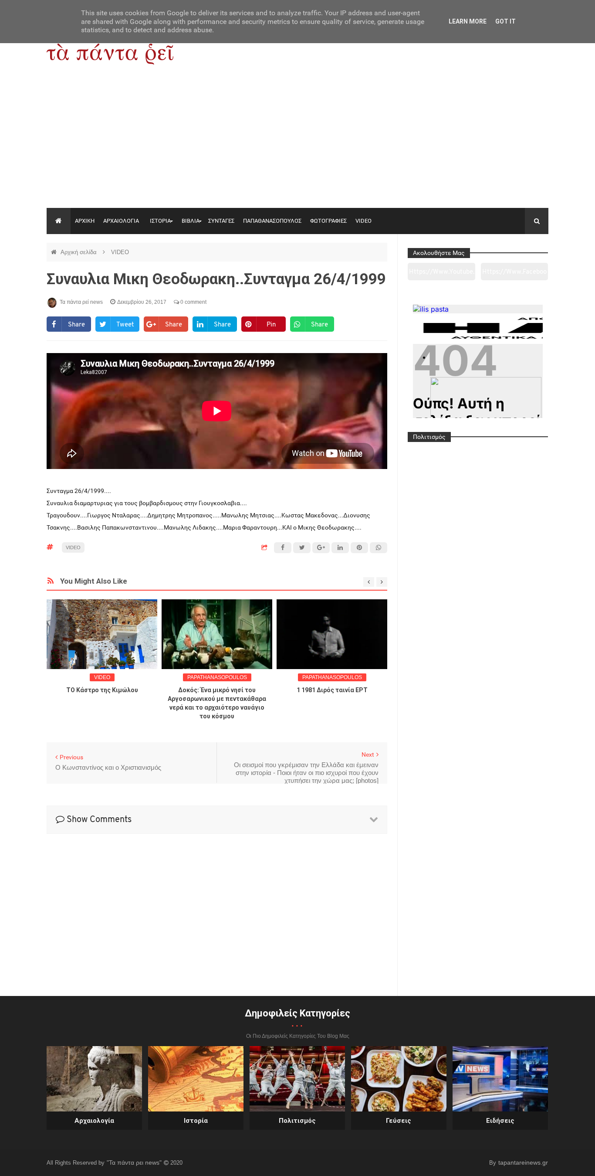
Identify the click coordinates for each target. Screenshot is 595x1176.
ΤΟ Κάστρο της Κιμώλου (102, 690)
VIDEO (363, 221)
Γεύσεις (398, 1121)
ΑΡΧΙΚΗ (85, 221)
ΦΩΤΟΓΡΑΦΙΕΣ (328, 221)
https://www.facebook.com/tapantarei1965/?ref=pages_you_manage (514, 274)
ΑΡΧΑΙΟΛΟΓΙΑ (121, 221)
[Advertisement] (297, 143)
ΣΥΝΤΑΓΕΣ (221, 221)
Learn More (468, 21)
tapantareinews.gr (523, 1162)
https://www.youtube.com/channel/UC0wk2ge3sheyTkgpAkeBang (441, 274)
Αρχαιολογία (94, 1121)
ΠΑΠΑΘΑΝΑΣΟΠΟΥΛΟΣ (272, 221)
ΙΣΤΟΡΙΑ (160, 221)
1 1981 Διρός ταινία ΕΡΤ (332, 690)
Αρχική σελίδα (79, 252)
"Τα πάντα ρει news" (135, 1162)
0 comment (192, 302)
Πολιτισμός (297, 1121)
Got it (505, 21)
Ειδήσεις (500, 1121)
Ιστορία (196, 1121)
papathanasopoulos (217, 677)
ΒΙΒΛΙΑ (190, 221)
